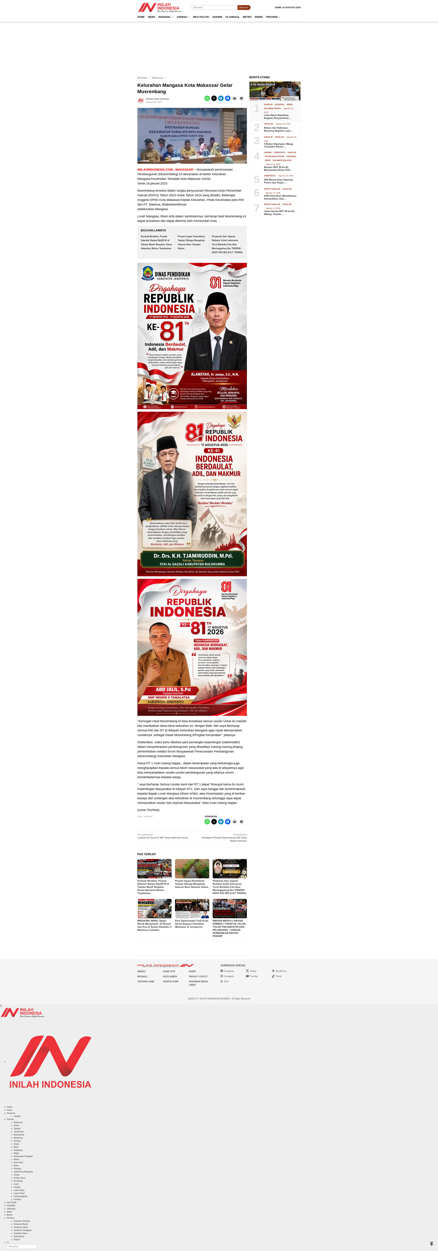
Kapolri (268, 104)
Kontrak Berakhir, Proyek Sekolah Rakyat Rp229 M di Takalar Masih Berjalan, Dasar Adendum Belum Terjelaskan (153, 886)
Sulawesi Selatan (282, 160)
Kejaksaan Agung (274, 156)
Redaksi (142, 976)
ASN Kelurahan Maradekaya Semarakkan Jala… (280, 197)
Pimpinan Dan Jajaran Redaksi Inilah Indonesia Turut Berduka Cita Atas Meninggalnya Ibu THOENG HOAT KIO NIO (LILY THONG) (227, 244)
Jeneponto (279, 152)
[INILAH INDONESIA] (160, 7)
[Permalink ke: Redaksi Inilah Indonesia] (140, 100)
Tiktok (279, 976)
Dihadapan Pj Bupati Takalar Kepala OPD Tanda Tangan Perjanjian (224, 837)
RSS (226, 981)
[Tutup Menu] (1, 1006)
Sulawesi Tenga (272, 108)
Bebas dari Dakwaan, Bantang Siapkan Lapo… (278, 129)
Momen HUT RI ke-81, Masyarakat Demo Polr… (278, 168)
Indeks (141, 971)
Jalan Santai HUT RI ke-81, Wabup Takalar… (279, 212)
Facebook (229, 971)
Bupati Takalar (272, 189)
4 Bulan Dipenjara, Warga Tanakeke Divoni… (278, 145)
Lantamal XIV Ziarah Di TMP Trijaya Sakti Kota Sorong (162, 836)
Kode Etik (169, 971)
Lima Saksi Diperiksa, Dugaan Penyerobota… (277, 116)
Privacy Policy (198, 976)
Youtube (254, 976)
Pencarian (244, 7)
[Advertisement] (219, 47)
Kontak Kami (170, 981)
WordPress (281, 971)
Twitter (253, 971)
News (289, 104)
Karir (192, 971)
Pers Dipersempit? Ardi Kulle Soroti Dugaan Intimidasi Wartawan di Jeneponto (191, 923)
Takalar (268, 124)
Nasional (280, 104)
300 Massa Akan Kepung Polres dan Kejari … (278, 181)
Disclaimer (170, 976)
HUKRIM (268, 152)
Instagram (229, 976)
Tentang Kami (145, 981)
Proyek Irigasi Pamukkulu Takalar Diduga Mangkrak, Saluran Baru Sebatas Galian (191, 883)
